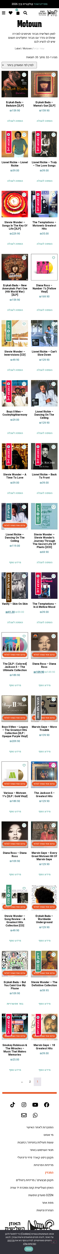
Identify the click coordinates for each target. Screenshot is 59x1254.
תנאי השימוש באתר (41, 1150)
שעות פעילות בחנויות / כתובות (35, 1142)
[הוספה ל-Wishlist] (53, 75)
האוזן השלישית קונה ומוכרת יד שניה (31, 1187)
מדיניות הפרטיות (43, 1165)
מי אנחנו (48, 1135)
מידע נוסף (15, 562)
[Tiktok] (12, 1104)
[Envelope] (24, 1115)
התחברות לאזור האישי (40, 1127)
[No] (54, 1241)
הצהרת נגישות (45, 1210)
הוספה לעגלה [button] (44, 121)
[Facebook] (46, 1104)
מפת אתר (47, 1203)
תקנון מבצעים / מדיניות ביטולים (34, 1180)
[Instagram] (24, 1104)
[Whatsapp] (35, 1115)
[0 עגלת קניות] (18, 13)
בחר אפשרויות (15, 1004)
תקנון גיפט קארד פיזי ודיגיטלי (35, 1157)
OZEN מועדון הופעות (40, 1195)
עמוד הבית (39, 48)
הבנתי (28, 1249)
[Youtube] (35, 1104)
